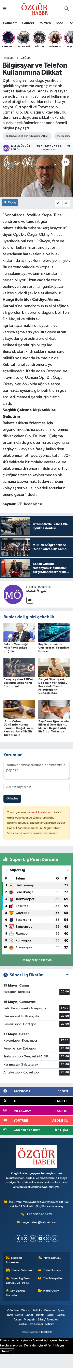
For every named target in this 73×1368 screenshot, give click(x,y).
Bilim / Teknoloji (48, 1319)
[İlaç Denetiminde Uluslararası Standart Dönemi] (54, 632)
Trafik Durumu (52, 1270)
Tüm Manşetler (53, 1278)
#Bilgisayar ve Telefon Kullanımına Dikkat (26, 136)
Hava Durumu (52, 1257)
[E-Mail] (29, 600)
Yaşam (17, 1319)
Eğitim (61, 1314)
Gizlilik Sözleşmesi (31, 1324)
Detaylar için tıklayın (36, 960)
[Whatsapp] (47, 1238)
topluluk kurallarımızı (40, 812)
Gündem (10, 23)
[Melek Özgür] (13, 594)
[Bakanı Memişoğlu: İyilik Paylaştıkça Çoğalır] (19, 632)
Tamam (6, 1351)
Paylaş (12, 202)
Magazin (29, 1319)
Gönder (12, 798)
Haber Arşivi (51, 1290)
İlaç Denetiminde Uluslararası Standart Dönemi (53, 648)
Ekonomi (49, 1310)
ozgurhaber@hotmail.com (39, 1222)
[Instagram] (33, 1238)
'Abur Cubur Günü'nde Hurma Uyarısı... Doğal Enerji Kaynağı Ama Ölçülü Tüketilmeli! (18, 728)
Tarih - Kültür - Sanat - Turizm (25, 1314)
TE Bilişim (46, 1331)
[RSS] (55, 1238)
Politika (45, 23)
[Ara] (66, 9)
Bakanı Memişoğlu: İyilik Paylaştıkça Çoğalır (16, 648)
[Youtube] (40, 1238)
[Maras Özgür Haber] (34, 8)
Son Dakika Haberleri (15, 1293)
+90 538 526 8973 (39, 1214)
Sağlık (25, 58)
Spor (59, 23)
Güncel (28, 23)
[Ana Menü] (4, 9)
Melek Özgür (36, 591)
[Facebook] (18, 1238)
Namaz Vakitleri (22, 1270)
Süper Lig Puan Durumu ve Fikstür (18, 1280)
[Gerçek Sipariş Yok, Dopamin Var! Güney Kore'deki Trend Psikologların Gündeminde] (54, 667)
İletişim (49, 1324)
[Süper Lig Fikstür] (68, 975)
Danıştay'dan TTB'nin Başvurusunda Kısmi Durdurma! (18, 683)
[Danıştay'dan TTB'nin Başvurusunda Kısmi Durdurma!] (19, 667)
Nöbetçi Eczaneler (14, 1260)
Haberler (9, 58)
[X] (25, 1238)
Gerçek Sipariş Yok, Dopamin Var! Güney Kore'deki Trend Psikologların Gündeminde (52, 686)
